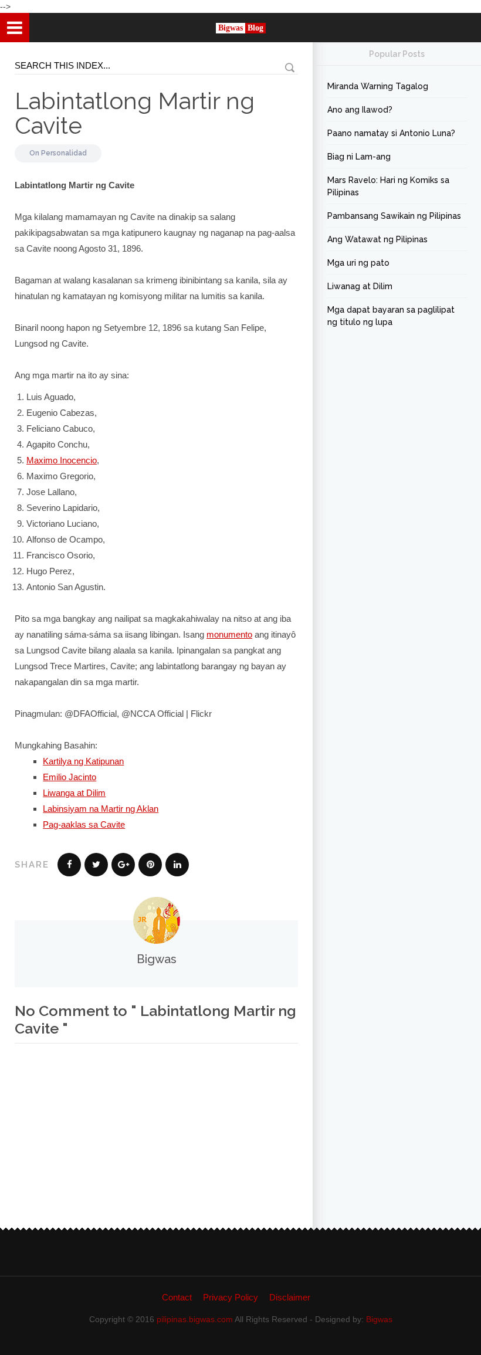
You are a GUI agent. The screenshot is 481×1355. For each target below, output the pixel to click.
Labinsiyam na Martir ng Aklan (100, 809)
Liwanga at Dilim (74, 793)
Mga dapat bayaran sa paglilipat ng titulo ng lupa (391, 316)
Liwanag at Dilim (359, 286)
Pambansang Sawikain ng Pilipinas (394, 216)
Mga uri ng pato (358, 262)
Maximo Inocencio (61, 460)
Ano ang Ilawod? (359, 109)
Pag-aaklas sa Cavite (84, 824)
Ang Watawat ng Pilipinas (377, 239)
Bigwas (379, 1319)
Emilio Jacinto (69, 777)
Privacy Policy (230, 1297)
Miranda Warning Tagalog (377, 86)
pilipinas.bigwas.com (195, 1319)
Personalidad (64, 153)
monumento (229, 634)
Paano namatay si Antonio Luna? (391, 133)
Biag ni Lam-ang (359, 156)
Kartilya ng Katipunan (83, 761)
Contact (177, 1297)
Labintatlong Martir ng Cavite (135, 113)
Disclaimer (289, 1297)
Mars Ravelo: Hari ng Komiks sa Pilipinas (388, 186)
